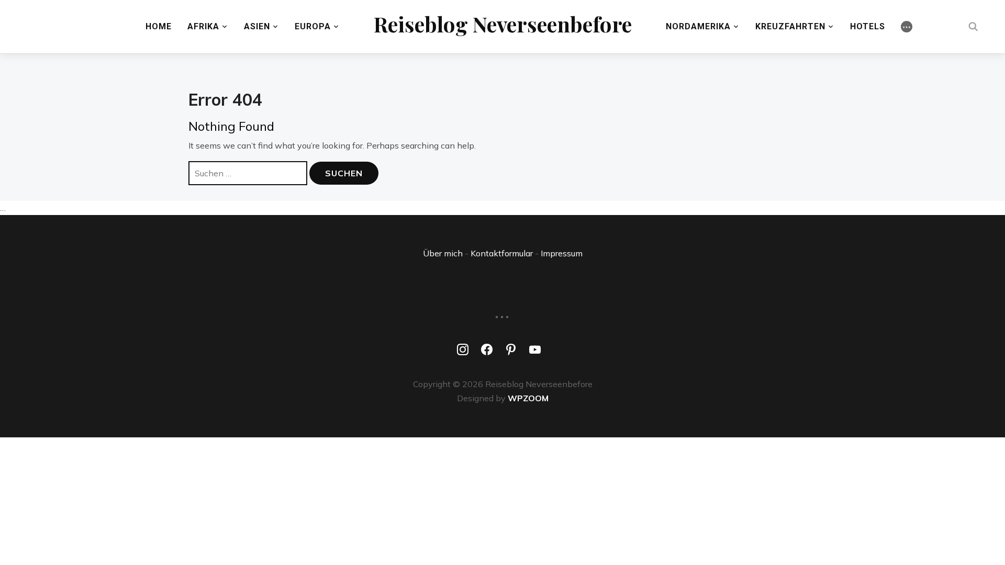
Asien (257, 26)
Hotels (867, 26)
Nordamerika (698, 26)
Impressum (562, 253)
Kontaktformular (502, 253)
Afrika (203, 26)
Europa (313, 26)
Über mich (443, 253)
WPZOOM (528, 398)
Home (159, 26)
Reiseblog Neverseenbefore (503, 24)
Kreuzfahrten (790, 26)
